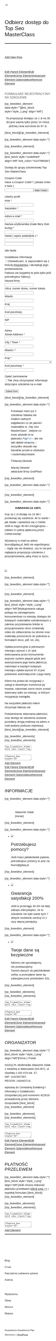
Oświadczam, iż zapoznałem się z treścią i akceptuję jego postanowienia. (27, 265)
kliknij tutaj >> (38, 1188)
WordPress (22, 1334)
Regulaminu (21, 265)
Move (28, 79)
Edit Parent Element (17, 71)
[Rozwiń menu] (6, 5)
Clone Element (24, 75)
